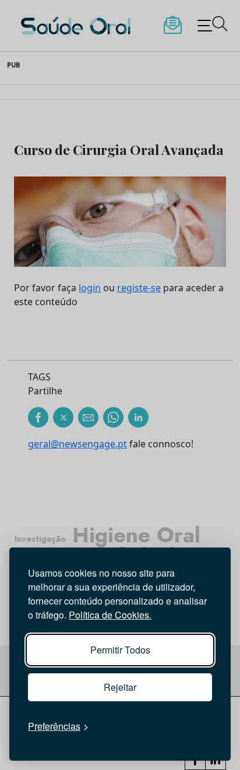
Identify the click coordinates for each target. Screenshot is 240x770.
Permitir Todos (120, 649)
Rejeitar (120, 687)
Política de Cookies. (110, 614)
